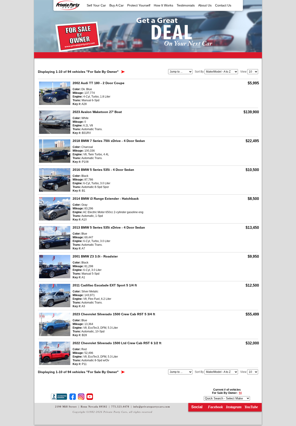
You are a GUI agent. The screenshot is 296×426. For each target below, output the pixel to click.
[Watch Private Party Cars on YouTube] (90, 396)
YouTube (251, 407)
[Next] (123, 71)
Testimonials (186, 5)
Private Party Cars (68, 5)
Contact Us (223, 5)
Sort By (199, 71)
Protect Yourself (138, 5)
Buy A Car (116, 5)
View (243, 71)
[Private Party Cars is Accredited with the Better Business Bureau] (60, 396)
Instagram (233, 407)
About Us (205, 5)
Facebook (215, 407)
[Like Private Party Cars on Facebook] (73, 396)
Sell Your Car (96, 5)
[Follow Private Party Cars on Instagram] (82, 396)
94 (240, 393)
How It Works (163, 5)
